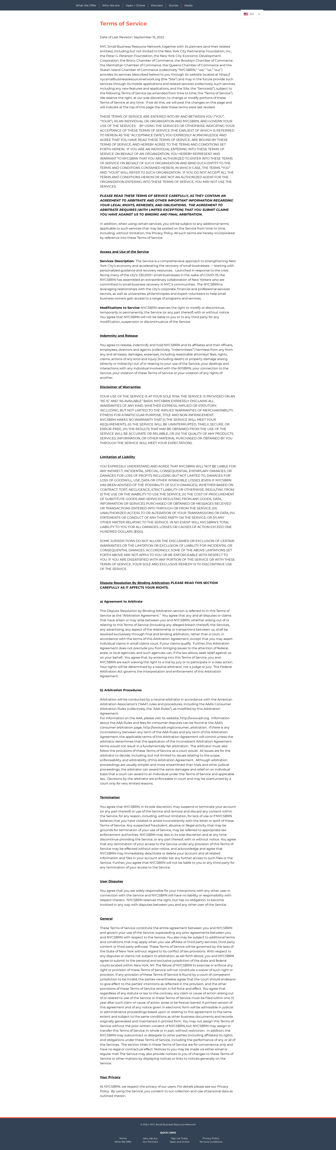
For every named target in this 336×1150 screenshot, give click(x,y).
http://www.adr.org (194, 718)
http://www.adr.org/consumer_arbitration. (175, 727)
